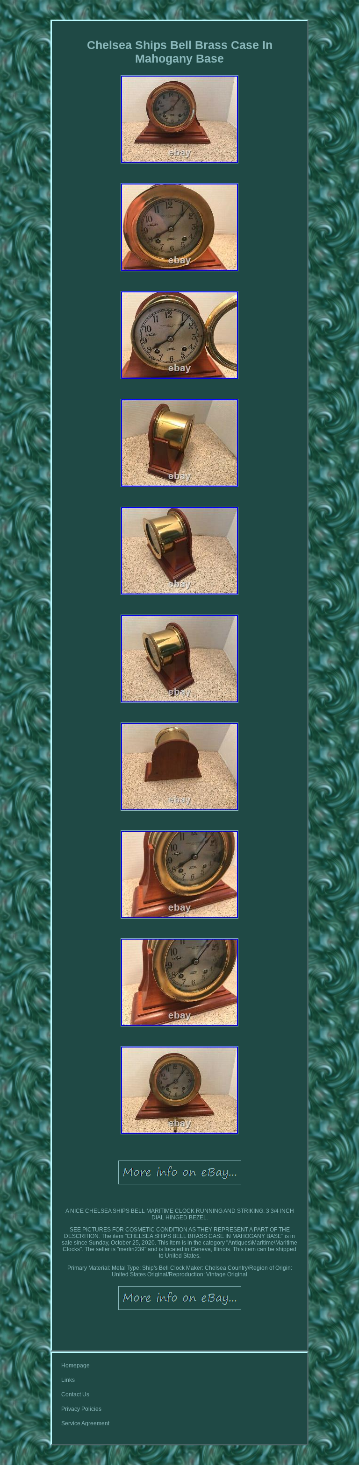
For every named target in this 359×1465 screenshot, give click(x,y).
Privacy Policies (81, 1409)
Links (68, 1380)
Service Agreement (85, 1423)
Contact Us (75, 1394)
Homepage (75, 1365)
